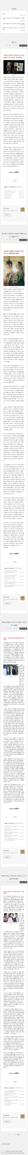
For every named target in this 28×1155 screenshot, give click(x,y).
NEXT (18, 1134)
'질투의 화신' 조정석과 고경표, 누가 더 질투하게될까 (14, 28)
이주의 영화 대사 (11, 186)
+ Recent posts (5, 1144)
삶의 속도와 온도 (8, 194)
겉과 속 (4, 13)
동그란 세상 (10, 568)
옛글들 (5, 186)
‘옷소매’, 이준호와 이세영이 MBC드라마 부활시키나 (14, 18)
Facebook (15, 1153)
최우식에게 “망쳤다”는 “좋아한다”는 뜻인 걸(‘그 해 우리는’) (11, 572)
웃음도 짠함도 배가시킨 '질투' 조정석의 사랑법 (13, 23)
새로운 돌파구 (7, 197)
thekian (6, 208)
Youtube (19, 1153)
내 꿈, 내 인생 (7, 196)
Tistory (12, 1151)
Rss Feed (5, 1153)
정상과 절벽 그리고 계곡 (9, 191)
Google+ (23, 1153)
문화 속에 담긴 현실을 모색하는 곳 (10, 211)
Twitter (10, 1153)
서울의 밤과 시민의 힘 (9, 192)
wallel (21, 1151)
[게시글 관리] (10, 181)
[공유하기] (8, 181)
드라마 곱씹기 (11, 823)
